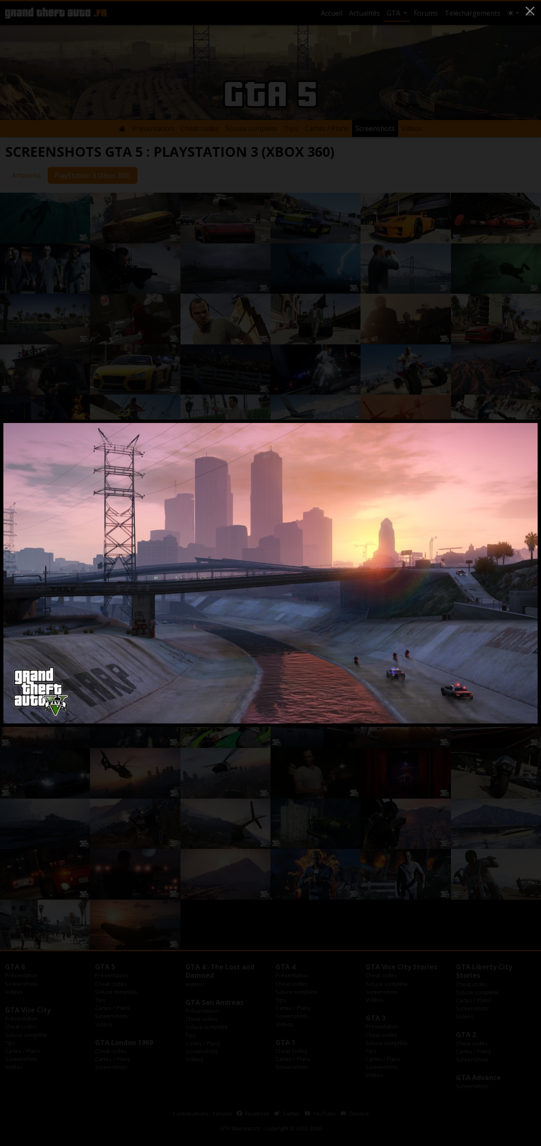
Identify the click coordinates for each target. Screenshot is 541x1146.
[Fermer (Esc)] (530, 11)
